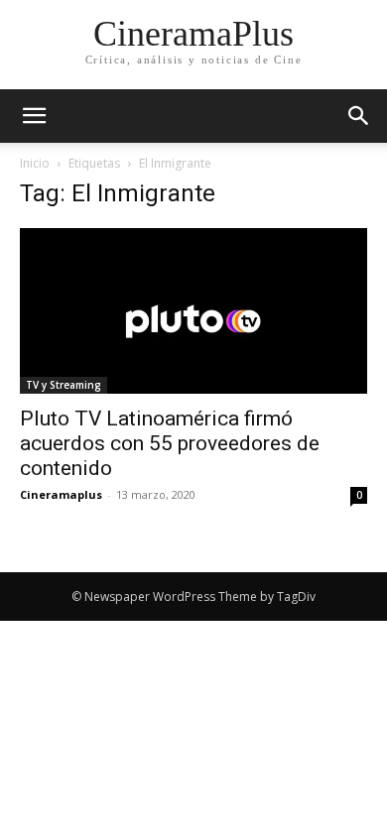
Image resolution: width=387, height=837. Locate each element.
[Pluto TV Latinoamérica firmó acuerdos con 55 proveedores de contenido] (193, 311)
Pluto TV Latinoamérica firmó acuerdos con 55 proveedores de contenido (170, 443)
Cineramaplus (61, 494)
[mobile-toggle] (33, 116)
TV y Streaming (63, 385)
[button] (359, 116)
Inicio (35, 163)
